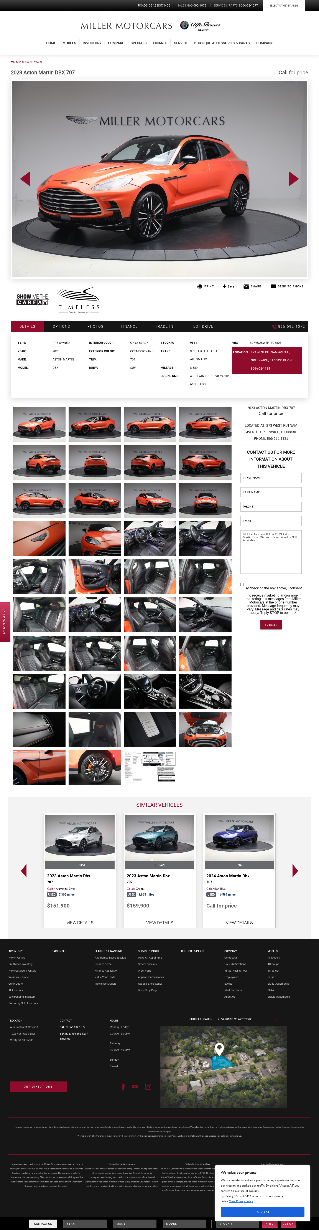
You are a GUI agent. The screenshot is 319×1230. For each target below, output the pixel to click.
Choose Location (200, 1019)
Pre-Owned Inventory (20, 964)
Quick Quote (15, 983)
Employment (231, 977)
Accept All (263, 1212)
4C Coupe (273, 964)
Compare (116, 43)
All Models (274, 957)
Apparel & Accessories (151, 977)
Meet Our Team (233, 990)
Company (264, 43)
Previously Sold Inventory (23, 1003)
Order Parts (144, 970)
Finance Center (103, 964)
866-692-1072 (77, 1027)
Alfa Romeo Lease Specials (110, 957)
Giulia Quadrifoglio (278, 983)
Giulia (271, 977)
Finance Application (106, 970)
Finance (160, 43)
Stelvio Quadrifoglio (279, 996)
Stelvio (271, 990)
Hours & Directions (235, 964)
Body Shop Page (147, 990)
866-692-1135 (260, 368)
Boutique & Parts (192, 951)
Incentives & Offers (105, 983)
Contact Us (43, 1223)
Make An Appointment (151, 957)
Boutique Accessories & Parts (222, 43)
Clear (288, 1223)
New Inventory (16, 957)
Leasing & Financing (108, 951)
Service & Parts (148, 951)
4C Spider (273, 970)
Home (51, 43)
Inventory (92, 43)
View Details (80, 922)
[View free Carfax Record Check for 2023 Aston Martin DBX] (32, 304)
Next (294, 179)
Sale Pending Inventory (21, 996)
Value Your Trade (18, 977)
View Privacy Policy (241, 1201)
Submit (271, 624)
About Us (229, 996)
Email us (65, 1038)
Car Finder (59, 951)
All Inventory (15, 990)
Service (181, 43)
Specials (139, 43)
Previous (25, 179)
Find (270, 1223)
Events (228, 983)
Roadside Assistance (150, 983)
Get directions (38, 1086)
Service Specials (147, 964)
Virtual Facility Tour (235, 970)
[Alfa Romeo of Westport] (126, 25)
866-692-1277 (79, 1033)
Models (69, 43)
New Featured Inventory (22, 970)
